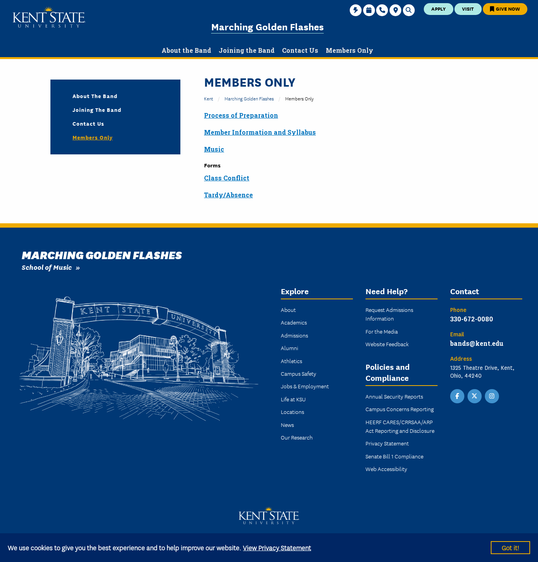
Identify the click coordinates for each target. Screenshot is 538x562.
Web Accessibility (386, 468)
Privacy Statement (387, 443)
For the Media (381, 331)
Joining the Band (96, 109)
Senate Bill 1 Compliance (394, 456)
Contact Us (88, 123)
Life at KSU (293, 399)
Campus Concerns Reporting (399, 408)
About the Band (94, 95)
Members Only (92, 137)
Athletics (291, 360)
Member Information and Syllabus (260, 132)
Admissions (294, 335)
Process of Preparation (241, 115)
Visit (468, 8)
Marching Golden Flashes (267, 26)
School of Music (47, 267)
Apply (438, 8)
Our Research (297, 437)
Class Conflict (226, 178)
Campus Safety (298, 373)
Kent (208, 98)
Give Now (507, 8)
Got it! (510, 547)
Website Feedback (387, 343)
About (288, 309)
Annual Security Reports (394, 396)
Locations (292, 411)
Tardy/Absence (228, 195)
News (287, 424)
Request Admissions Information (389, 314)
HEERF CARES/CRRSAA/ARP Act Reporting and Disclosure (399, 426)
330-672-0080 (471, 319)
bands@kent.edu (476, 343)
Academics (294, 322)
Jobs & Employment (305, 386)
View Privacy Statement (277, 547)
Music (214, 149)
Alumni (289, 347)
